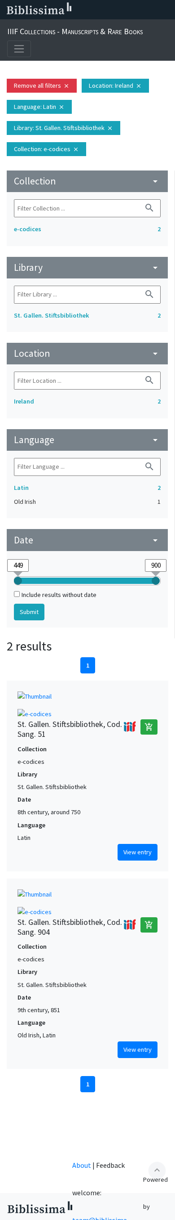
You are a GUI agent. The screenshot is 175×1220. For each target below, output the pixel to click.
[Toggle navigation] (19, 48)
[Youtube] (137, 9)
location (87, 353)
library (87, 267)
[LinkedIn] (94, 9)
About (81, 1165)
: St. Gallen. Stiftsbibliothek (63, 128)
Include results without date (59, 595)
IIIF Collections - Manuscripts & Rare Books (75, 31)
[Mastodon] (123, 9)
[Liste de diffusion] (80, 9)
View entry (137, 852)
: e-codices (46, 149)
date (87, 540)
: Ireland (115, 85)
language (87, 440)
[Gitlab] (166, 9)
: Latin (39, 107)
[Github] (151, 9)
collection (87, 181)
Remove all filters (42, 85)
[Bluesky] (108, 9)
